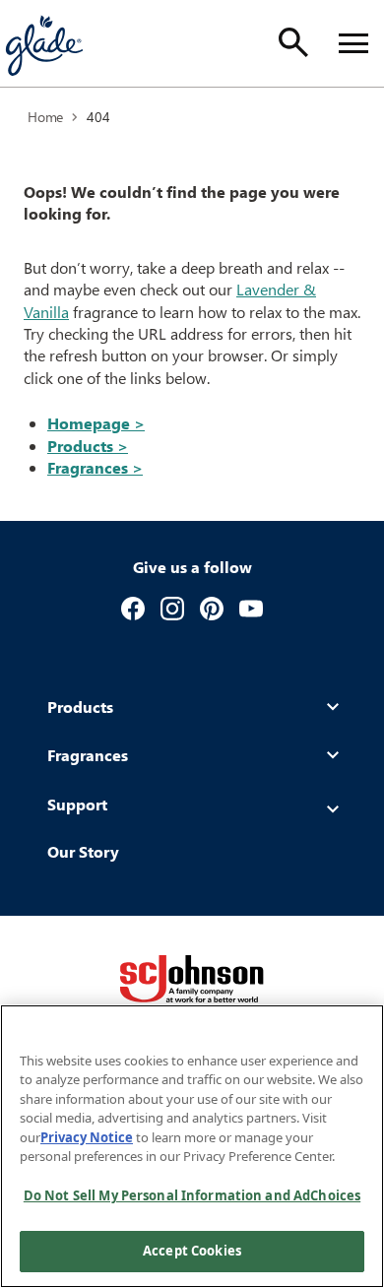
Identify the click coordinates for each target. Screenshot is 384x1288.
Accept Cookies (192, 1250)
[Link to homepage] (43, 43)
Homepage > (96, 423)
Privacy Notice (86, 1137)
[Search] (293, 42)
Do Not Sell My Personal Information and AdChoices (192, 1195)
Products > (87, 445)
